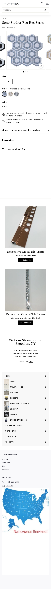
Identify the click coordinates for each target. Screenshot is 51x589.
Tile (3, 466)
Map (31, 361)
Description (8, 140)
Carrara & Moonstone (4, 93)
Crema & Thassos (10, 93)
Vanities (5, 469)
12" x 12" (7, 81)
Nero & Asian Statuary (16, 93)
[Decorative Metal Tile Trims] (25, 227)
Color (16, 88)
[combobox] (25, 10)
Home (4, 18)
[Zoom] (41, 65)
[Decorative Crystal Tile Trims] (25, 290)
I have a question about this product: (21, 130)
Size (4, 76)
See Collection (25, 260)
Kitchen (5, 459)
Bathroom (6, 462)
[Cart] (42, 3)
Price (4, 102)
